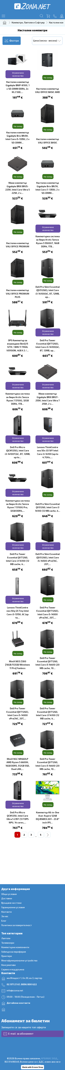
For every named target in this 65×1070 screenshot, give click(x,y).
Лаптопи (5, 938)
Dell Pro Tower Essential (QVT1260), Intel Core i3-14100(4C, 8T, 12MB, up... (48, 345)
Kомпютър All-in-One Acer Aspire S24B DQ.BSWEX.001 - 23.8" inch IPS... (47, 817)
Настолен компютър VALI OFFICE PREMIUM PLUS (17, 293)
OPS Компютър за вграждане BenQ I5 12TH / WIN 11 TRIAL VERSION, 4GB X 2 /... (17, 345)
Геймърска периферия (13, 951)
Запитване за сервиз (19, 1009)
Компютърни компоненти (15, 947)
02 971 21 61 (13, 984)
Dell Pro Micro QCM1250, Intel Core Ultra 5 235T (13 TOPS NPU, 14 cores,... (17, 817)
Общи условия (9, 894)
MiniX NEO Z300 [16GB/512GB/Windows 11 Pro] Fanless (17, 664)
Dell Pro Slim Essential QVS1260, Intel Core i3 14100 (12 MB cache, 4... (47, 507)
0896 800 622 (29, 984)
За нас (4, 916)
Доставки (6, 898)
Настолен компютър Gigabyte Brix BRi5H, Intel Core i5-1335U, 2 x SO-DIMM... (18, 137)
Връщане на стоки (11, 902)
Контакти (6, 911)
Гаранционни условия (13, 907)
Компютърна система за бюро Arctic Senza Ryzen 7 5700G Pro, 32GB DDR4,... (18, 505)
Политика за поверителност (16, 925)
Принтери (6, 956)
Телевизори (7, 942)
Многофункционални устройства (19, 960)
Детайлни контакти (18, 1002)
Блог (3, 920)
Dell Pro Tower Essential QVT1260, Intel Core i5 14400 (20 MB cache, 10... (48, 663)
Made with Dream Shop (32, 1067)
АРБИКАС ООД (49, 1058)
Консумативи (8, 964)
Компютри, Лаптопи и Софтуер (28, 22)
